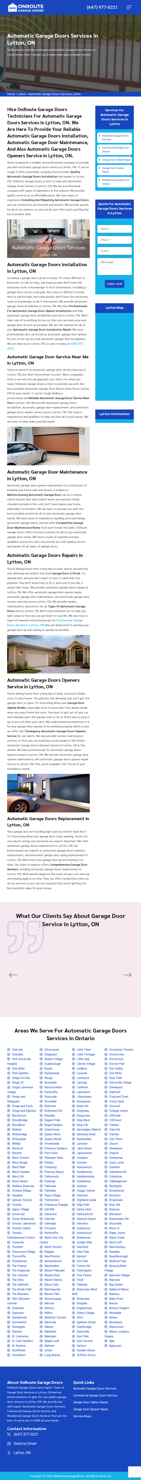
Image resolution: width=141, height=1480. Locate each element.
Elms (80, 1317)
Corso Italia (116, 1101)
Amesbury (115, 1322)
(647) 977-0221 (102, 7)
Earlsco (81, 1345)
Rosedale (50, 1082)
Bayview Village (119, 1275)
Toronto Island (21, 1228)
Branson (114, 1209)
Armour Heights (119, 1308)
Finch (80, 1280)
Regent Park (52, 1120)
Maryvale (50, 1322)
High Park (83, 1205)
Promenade (51, 1143)
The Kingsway (21, 1270)
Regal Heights (53, 1125)
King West (83, 1120)
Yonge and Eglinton (24, 1111)
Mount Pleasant (54, 1270)
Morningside (52, 1289)
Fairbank (82, 1284)
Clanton (114, 1125)
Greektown (84, 1237)
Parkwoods (51, 1176)
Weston (17, 1153)
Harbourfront (85, 1214)
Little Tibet (84, 1049)
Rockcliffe (51, 1092)
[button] (13, 975)
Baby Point (116, 1298)
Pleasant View (53, 1158)
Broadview (116, 1200)
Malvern (49, 1345)
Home (11, 94)
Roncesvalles (53, 1087)
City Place (115, 1139)
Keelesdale (84, 1139)
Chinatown (115, 1148)
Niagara (49, 1251)
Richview (50, 1106)
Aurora (113, 1303)
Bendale (114, 1251)
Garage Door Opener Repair (113, 170)
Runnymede (51, 1073)
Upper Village (20, 1209)
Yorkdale (17, 1054)
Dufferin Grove (86, 1355)
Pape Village (52, 1195)
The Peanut (19, 1266)
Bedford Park (117, 1261)
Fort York (82, 1261)
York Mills (18, 1068)
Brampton (115, 1214)
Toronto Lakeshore (24, 1223)
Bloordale (115, 1223)
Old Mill (49, 1209)
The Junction (20, 1275)
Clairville (114, 1129)
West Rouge (20, 1162)
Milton (48, 1313)
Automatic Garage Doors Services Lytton (55, 94)
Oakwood (50, 1214)
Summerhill (19, 1322)
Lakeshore (83, 1092)
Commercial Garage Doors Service (95, 1395)
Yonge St (17, 1082)
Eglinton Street (86, 1322)
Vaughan (17, 1195)
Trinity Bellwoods (23, 1219)
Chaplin (114, 1153)
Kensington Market (89, 1129)
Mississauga (52, 1298)
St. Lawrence (20, 1336)
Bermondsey (117, 1247)
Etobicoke (83, 1298)
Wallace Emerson (23, 1186)
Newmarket (51, 1266)
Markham (50, 1336)
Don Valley (116, 1068)
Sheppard (50, 1054)
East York (83, 1336)
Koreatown (84, 1101)
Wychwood (19, 1115)
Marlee (48, 1327)
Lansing (82, 1082)
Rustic (48, 1068)
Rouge (48, 1078)
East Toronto (85, 1341)
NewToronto (52, 1256)
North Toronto (53, 1247)
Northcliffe (51, 1233)
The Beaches (20, 1294)
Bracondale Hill (119, 1219)
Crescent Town (118, 1096)
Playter (49, 1162)
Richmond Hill (53, 1111)
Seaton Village (53, 1059)
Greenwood (84, 1233)
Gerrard (81, 1256)
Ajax (112, 1341)
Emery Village (85, 1313)
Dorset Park (117, 1064)
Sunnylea (18, 1313)
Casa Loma (116, 1162)
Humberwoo (84, 1172)
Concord (114, 1106)
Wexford (17, 1148)
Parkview (50, 1186)
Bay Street (116, 1284)
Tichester (18, 1242)
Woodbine (18, 1125)
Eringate (82, 1303)
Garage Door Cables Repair (116, 159)
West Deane (20, 1181)
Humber (82, 1186)
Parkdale (50, 1190)
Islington (82, 1158)
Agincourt (115, 1345)
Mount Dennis (53, 1280)
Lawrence (83, 1078)
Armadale (115, 1313)
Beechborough (118, 1256)
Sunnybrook (19, 1317)
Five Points (84, 1275)
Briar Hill (114, 1205)
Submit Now (114, 283)
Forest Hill (83, 1266)
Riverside (50, 1096)
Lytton (22, 94)
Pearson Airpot (54, 1172)
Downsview (116, 1054)
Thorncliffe (19, 1256)
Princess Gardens (55, 1148)
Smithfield (18, 1350)
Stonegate (18, 1327)
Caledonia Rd (117, 1172)
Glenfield (82, 1247)
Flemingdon (84, 1270)
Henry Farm (84, 1209)
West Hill (18, 1176)
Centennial (116, 1158)
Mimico (49, 1308)
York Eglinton (20, 1073)
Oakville (49, 1219)
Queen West (52, 1134)
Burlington (115, 1186)
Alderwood (116, 1327)
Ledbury (82, 1068)
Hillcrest (82, 1195)
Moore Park (51, 1294)
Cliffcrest (115, 1120)
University (18, 1214)
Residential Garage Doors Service (115, 182)
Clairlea (114, 1134)
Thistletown (19, 1261)
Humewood (84, 1167)
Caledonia (115, 1176)
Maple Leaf (51, 1341)
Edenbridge (84, 1327)
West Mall (18, 1167)
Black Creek (116, 1237)
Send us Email (25, 1443)
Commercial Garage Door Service (115, 149)
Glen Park (83, 1251)
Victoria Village (21, 1190)
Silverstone (51, 1049)
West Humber (21, 1172)
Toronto (17, 1205)
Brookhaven (116, 1190)
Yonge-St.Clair (21, 1078)
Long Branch (52, 1355)
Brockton (115, 1195)
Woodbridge (20, 1120)
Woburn (17, 1129)
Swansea (18, 1308)
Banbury (114, 1294)
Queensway (51, 1129)
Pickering (50, 1167)
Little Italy (83, 1059)
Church (113, 1143)
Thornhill (17, 1247)
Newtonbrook (53, 1261)
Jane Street (84, 1148)
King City (82, 1125)
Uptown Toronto (22, 1200)
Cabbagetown (118, 1181)
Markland (50, 1331)
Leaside (82, 1073)
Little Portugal (86, 1054)
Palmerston (51, 1200)
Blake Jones (117, 1233)
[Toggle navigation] (129, 7)
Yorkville (17, 1049)
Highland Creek (86, 1200)
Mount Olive (52, 1275)
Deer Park (115, 1078)
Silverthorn (19, 1355)
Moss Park (51, 1284)
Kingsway (83, 1111)
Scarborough (52, 1064)
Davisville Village (120, 1082)
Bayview (114, 1280)
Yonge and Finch (22, 1106)
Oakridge (50, 1223)
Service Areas (82, 1416)
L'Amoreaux (84, 1096)
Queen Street (52, 1139)
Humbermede (85, 1176)
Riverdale (50, 1101)
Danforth (114, 1092)
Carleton (114, 1167)
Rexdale (49, 1115)
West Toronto (20, 1158)
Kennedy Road (86, 1134)
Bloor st (114, 1228)
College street (118, 1111)
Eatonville (83, 1331)
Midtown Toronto (55, 1317)
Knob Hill (82, 1106)
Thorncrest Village (23, 1251)
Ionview (82, 1162)
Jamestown (84, 1153)
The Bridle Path (22, 1289)
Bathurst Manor (119, 1289)
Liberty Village (86, 1064)
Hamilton (82, 1223)
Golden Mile (84, 1242)
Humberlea (84, 1181)
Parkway (49, 1181)
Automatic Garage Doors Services (115, 137)
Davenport (115, 1087)
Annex (113, 1317)
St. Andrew (19, 1345)
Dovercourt (116, 1059)
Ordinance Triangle (56, 1205)
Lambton (82, 1087)
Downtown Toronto (121, 1049)
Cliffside (114, 1115)
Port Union (51, 1153)
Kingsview (83, 1115)
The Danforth (20, 1284)
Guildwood (83, 1228)
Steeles (17, 1331)
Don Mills (115, 1073)
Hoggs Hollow (86, 1190)
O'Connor (50, 1228)
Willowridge (19, 1134)
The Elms (18, 1280)
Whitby (16, 1143)
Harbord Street (86, 1219)
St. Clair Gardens (22, 1341)
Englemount (84, 1308)
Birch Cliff (115, 1242)
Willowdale (19, 1139)
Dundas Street (86, 1350)
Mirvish (49, 1303)
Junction (82, 1143)
